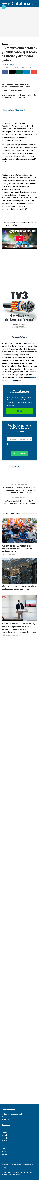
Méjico (16, 466)
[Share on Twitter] (12, 72)
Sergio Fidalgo (9, 65)
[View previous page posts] (17, 102)
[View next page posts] (21, 102)
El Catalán (5, 44)
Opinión (4, 1154)
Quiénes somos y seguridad (12, 1114)
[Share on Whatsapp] (19, 72)
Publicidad (5, 1120)
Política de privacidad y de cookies (22, 1164)
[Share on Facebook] (5, 72)
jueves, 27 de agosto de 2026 (10, 554)
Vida (3, 1149)
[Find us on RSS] (12, 1168)
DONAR (4, 3)
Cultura (4, 1141)
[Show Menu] (4, 6)
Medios (4, 1132)
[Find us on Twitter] (5, 1168)
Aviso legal (5, 1164)
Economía (5, 1146)
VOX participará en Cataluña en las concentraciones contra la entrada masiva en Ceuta (17, 548)
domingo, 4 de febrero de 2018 (14, 67)
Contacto (5, 1117)
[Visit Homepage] (20, 3)
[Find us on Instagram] (10, 1168)
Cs (11, 466)
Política (12, 44)
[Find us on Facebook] (2, 1168)
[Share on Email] (34, 72)
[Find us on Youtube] (7, 1168)
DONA (19, 411)
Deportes (5, 1138)
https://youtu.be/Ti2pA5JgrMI (13, 110)
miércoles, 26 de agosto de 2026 (11, 592)
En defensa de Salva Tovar (12, 91)
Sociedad (5, 1135)
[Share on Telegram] (26, 72)
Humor (4, 1151)
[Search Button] (36, 3)
